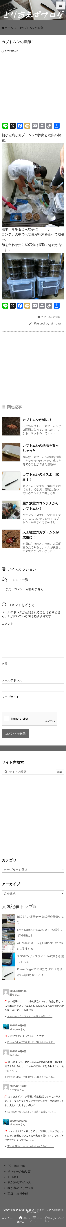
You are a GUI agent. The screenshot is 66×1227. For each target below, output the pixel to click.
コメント (7, 623)
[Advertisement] (32, 91)
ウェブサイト (10, 697)
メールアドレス (12, 680)
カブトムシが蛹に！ (37, 420)
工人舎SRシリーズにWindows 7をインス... (30, 1146)
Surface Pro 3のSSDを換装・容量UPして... (31, 1111)
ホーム (9, 28)
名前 (5, 664)
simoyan (56, 323)
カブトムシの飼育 (32, 28)
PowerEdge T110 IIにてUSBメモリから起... (31, 1042)
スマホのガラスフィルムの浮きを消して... (29, 1016)
